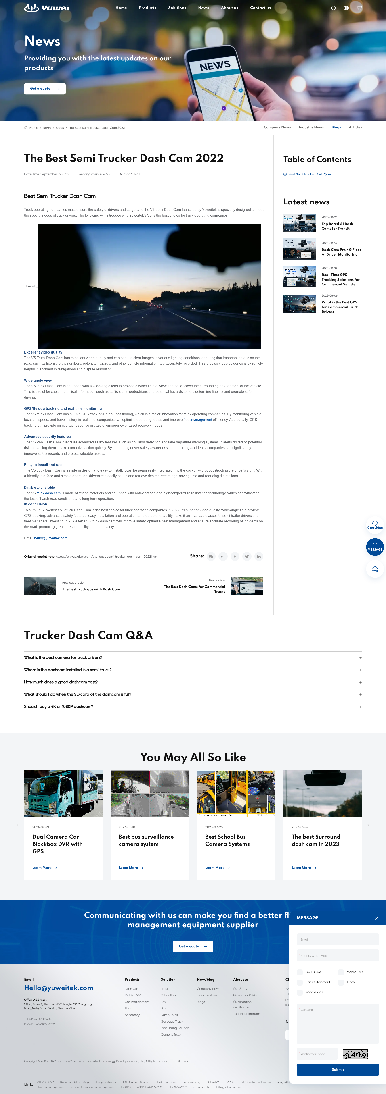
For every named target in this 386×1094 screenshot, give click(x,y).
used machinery (191, 1082)
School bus (168, 995)
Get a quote (40, 89)
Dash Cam (132, 988)
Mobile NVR (213, 1082)
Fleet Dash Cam (166, 1082)
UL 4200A (125, 1087)
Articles (355, 127)
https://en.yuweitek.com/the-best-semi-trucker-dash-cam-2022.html (107, 556)
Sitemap (182, 1061)
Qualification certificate (242, 1004)
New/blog (205, 980)
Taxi (163, 1001)
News (203, 8)
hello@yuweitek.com (50, 538)
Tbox (128, 1008)
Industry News (311, 127)
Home (121, 8)
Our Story (240, 988)
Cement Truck (171, 1034)
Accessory (132, 1014)
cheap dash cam (105, 1082)
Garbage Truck (172, 1021)
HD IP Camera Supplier (136, 1082)
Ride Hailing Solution (175, 1027)
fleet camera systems (50, 1087)
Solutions (177, 8)
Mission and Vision (245, 995)
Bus (163, 1008)
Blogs (60, 127)
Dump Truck (169, 1014)
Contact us (260, 8)
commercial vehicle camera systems (92, 1087)
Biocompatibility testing (74, 1082)
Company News (277, 127)
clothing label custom (228, 1087)
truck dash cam (49, 493)
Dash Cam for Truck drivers (255, 1082)
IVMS (230, 1082)
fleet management (198, 420)
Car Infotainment (137, 1001)
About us (229, 8)
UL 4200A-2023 (178, 1087)
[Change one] (355, 1054)
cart (359, 8)
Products (147, 8)
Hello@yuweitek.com (58, 988)
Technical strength (246, 1013)
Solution (168, 980)
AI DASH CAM (45, 1082)
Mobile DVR (133, 995)
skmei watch (201, 1087)
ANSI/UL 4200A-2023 (150, 1087)
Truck (165, 988)
